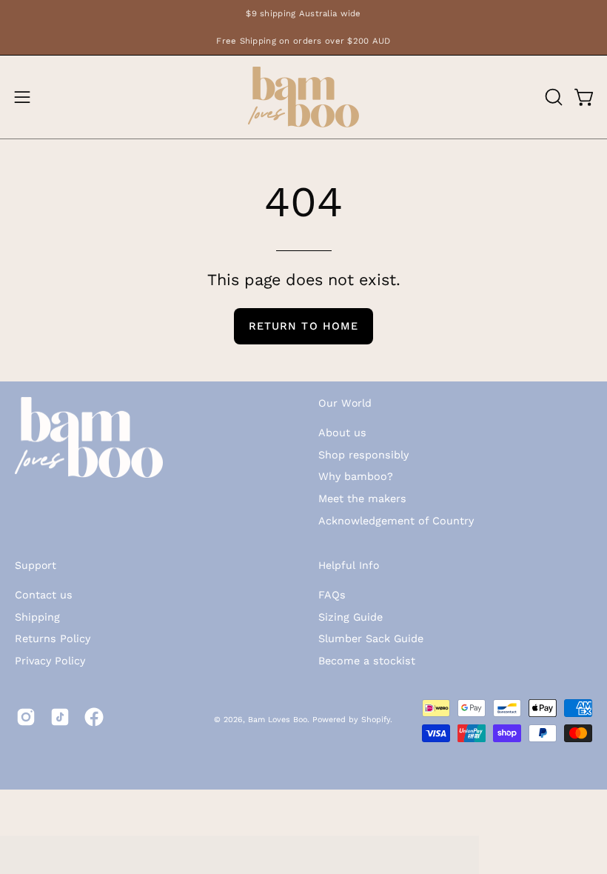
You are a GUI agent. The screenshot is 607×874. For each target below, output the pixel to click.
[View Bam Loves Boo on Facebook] (94, 717)
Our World (345, 403)
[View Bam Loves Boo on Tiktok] (60, 717)
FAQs (332, 595)
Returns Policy (52, 639)
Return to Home (303, 326)
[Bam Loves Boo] (303, 97)
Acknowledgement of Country (396, 521)
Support (35, 565)
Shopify (375, 719)
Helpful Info (348, 565)
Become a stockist (366, 661)
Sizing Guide (350, 617)
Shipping (37, 617)
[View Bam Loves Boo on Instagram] (26, 717)
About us (342, 432)
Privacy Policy (50, 661)
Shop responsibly (363, 455)
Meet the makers (362, 498)
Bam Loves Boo (277, 719)
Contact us (44, 595)
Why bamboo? (355, 477)
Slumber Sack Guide (370, 639)
